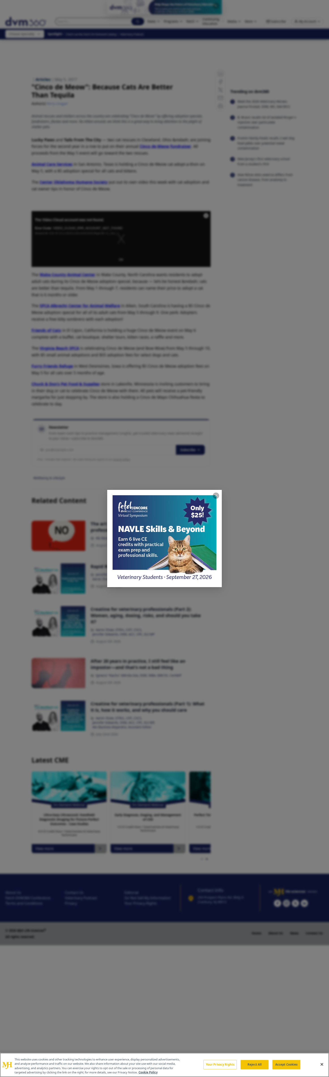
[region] (164, 1065)
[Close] (322, 1064)
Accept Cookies (286, 1064)
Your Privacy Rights (220, 1064)
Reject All (255, 1064)
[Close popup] (216, 496)
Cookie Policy (148, 1072)
